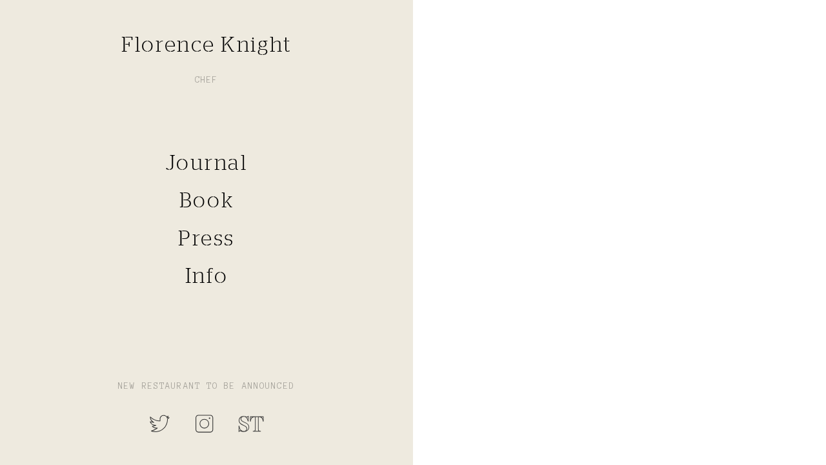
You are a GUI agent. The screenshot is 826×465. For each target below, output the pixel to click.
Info (206, 275)
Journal (207, 162)
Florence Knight (206, 44)
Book (206, 200)
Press (206, 237)
